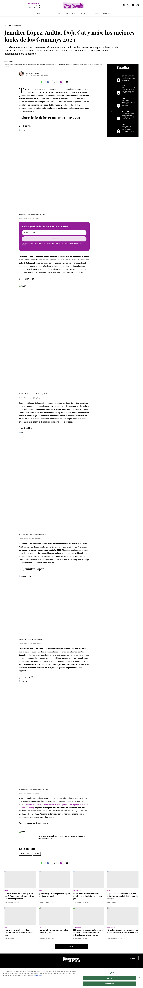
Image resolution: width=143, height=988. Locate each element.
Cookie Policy (38, 975)
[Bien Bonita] (73, 5)
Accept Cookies (109, 984)
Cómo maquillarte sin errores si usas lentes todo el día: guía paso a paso (87, 896)
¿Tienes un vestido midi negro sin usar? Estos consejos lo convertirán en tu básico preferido (19, 896)
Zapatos (94, 13)
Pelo (49, 13)
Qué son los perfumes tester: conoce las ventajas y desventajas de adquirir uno (128, 116)
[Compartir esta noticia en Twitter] (54, 82)
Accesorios (108, 13)
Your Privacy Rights (109, 973)
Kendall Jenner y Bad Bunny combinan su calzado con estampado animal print (128, 77)
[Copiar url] (67, 82)
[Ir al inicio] (71, 959)
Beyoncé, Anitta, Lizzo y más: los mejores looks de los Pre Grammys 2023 (62, 837)
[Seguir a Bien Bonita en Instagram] (133, 5)
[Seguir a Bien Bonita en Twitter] (128, 5)
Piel (58, 13)
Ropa (83, 13)
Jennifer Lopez (25, 853)
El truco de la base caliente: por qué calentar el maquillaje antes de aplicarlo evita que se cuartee (88, 932)
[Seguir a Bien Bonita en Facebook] (123, 5)
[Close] (139, 978)
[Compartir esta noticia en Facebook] (47, 82)
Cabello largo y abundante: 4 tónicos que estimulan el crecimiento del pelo (128, 128)
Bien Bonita (8, 25)
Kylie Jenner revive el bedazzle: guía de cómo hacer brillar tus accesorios (122, 931)
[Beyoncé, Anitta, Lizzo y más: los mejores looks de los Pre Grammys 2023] (22, 832)
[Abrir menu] (5, 5)
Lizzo (37, 853)
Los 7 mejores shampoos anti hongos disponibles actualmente (128, 103)
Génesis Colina (34, 73)
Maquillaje (70, 13)
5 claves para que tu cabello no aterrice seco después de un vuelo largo (19, 932)
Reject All (109, 978)
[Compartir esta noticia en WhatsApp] (41, 82)
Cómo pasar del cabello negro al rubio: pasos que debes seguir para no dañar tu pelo (128, 90)
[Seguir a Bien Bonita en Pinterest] (137, 5)
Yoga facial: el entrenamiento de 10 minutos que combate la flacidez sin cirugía (122, 896)
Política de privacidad (57, 243)
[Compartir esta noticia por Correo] (60, 82)
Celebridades (35, 13)
